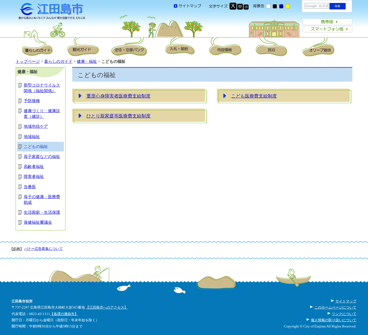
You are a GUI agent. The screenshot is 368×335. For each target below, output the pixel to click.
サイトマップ (345, 301)
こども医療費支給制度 (254, 96)
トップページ (28, 61)
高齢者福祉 (34, 166)
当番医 (30, 187)
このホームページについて (335, 307)
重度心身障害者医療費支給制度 (118, 96)
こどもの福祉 (36, 146)
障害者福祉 (34, 176)
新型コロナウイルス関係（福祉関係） (42, 88)
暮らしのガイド (58, 61)
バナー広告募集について (43, 249)
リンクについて (344, 314)
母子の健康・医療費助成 (42, 200)
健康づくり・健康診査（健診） (42, 114)
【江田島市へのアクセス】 (107, 307)
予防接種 (32, 101)
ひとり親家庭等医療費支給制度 (118, 116)
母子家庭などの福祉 (42, 156)
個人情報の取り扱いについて (333, 320)
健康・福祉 (87, 61)
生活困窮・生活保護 (42, 212)
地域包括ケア (36, 126)
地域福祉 (32, 136)
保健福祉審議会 (38, 222)
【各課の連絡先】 (64, 314)
